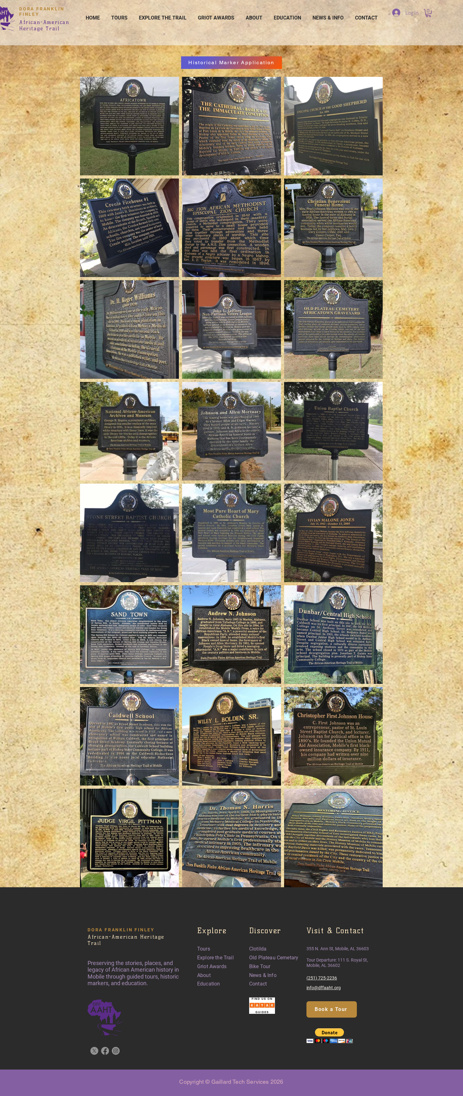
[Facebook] (105, 1051)
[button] (428, 13)
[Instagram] (116, 1051)
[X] (94, 1051)
